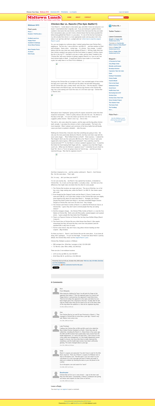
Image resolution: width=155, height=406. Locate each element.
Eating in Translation (115, 76)
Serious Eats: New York (116, 97)
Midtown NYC (44, 12)
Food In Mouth (113, 80)
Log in (121, 12)
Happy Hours (32, 40)
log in (59, 389)
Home (69, 17)
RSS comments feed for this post (72, 265)
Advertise (80, 401)
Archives (30, 51)
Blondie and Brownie (115, 66)
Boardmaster (64, 372)
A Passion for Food (114, 61)
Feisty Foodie (113, 78)
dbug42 (111, 39)
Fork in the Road (114, 83)
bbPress (68, 403)
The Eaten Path (113, 105)
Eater (110, 73)
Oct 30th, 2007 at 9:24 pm (66, 367)
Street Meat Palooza (34, 45)
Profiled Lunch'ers (33, 38)
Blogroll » (112, 59)
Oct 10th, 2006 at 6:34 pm (66, 320)
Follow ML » (116, 26)
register (126, 12)
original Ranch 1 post (81, 237)
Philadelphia (64, 12)
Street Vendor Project (115, 100)
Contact (88, 17)
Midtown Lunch (44, 17)
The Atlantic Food (114, 102)
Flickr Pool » (113, 114)
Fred (110, 51)
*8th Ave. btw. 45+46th (90, 261)
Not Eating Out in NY (115, 93)
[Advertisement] (37, 66)
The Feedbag (113, 107)
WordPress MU (77, 403)
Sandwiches (61, 263)
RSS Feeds (31, 54)
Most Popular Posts (34, 49)
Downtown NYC (55, 12)
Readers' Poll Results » (35, 34)
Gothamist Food (113, 85)
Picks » (30, 31)
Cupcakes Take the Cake (116, 71)
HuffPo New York (114, 90)
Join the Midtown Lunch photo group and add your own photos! (118, 120)
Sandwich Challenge (34, 43)
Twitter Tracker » (115, 31)
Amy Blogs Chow (114, 63)
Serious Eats (113, 95)
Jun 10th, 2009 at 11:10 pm (67, 380)
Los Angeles (73, 12)
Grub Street (112, 88)
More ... (111, 109)
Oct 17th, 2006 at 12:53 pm (67, 345)
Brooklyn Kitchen (114, 68)
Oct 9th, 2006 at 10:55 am (66, 306)
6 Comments (56, 265)
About (78, 17)
